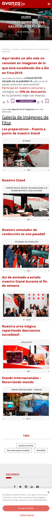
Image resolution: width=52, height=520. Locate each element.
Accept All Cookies (26, 508)
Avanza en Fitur (26, 445)
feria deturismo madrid (18, 450)
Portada (6, 49)
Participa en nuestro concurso (22, 88)
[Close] (48, 492)
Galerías (26, 16)
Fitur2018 (41, 450)
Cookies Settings (27, 515)
